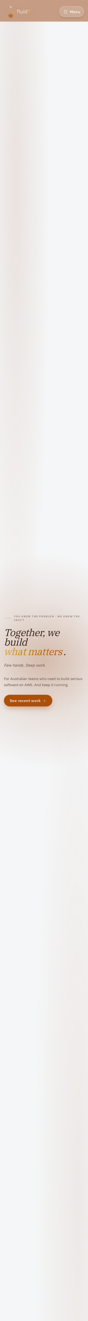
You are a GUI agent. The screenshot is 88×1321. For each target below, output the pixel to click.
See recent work (25, 700)
